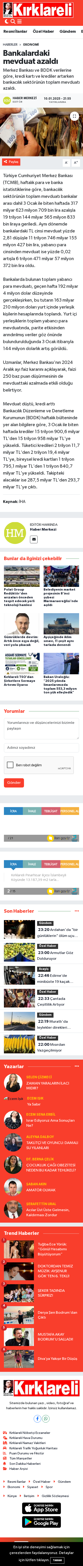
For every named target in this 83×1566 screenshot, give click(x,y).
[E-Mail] (34, 539)
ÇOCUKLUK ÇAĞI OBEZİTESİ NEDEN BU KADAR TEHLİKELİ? (51, 1167)
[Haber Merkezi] (15, 533)
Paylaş (13, 161)
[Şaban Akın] (13, 1187)
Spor (49, 1487)
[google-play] (41, 1523)
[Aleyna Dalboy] (13, 1142)
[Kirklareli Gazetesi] (38, 10)
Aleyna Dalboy (40, 1137)
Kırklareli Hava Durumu (25, 1438)
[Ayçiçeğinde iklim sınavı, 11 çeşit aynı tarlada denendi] (61, 624)
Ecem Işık (35, 1098)
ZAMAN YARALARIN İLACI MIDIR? (47, 1086)
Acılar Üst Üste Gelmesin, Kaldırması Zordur (48, 1212)
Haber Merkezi (43, 529)
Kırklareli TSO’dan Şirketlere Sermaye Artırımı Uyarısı (19, 680)
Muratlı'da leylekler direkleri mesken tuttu (52, 1025)
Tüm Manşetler (20, 1458)
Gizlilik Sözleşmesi (55, 1496)
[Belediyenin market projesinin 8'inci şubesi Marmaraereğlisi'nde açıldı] (61, 576)
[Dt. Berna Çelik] (13, 1165)
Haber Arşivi (18, 1469)
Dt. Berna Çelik (40, 1159)
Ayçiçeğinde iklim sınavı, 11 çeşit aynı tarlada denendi (59, 641)
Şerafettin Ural (41, 1204)
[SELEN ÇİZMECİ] (13, 1083)
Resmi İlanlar (15, 32)
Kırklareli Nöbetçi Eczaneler (29, 1433)
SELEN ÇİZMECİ (39, 1077)
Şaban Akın (36, 1184)
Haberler (10, 44)
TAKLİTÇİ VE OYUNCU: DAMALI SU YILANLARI (52, 1145)
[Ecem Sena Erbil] (13, 1120)
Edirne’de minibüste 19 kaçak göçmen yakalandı (53, 979)
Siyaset (32, 1487)
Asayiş (44, 969)
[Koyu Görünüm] (7, 22)
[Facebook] (37, 1419)
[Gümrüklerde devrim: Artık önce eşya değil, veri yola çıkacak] (22, 624)
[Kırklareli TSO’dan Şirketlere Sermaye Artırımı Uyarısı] (22, 664)
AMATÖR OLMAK (41, 1190)
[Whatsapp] (46, 1419)
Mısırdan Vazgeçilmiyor (51, 1048)
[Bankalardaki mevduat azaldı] (41, 132)
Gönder (14, 783)
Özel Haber (43, 32)
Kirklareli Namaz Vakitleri (27, 1443)
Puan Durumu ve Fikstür (26, 1453)
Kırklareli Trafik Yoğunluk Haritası (33, 1448)
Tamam (57, 1560)
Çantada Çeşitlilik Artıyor (51, 1002)
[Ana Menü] (19, 22)
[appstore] (41, 1509)
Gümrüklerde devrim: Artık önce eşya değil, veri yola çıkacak (21, 641)
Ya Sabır (34, 1104)
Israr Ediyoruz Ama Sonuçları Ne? (50, 1123)
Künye (12, 1496)
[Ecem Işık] (13, 1099)
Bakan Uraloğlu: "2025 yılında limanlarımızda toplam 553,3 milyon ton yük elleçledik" (60, 684)
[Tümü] (77, 911)
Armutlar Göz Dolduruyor (55, 956)
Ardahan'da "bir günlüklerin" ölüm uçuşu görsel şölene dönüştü (57, 933)
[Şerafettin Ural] (13, 1209)
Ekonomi (31, 44)
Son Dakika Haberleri (25, 1463)
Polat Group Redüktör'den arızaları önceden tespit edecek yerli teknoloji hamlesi (19, 597)
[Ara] (13, 22)
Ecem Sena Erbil (41, 1114)
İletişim (29, 1496)
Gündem (67, 32)
